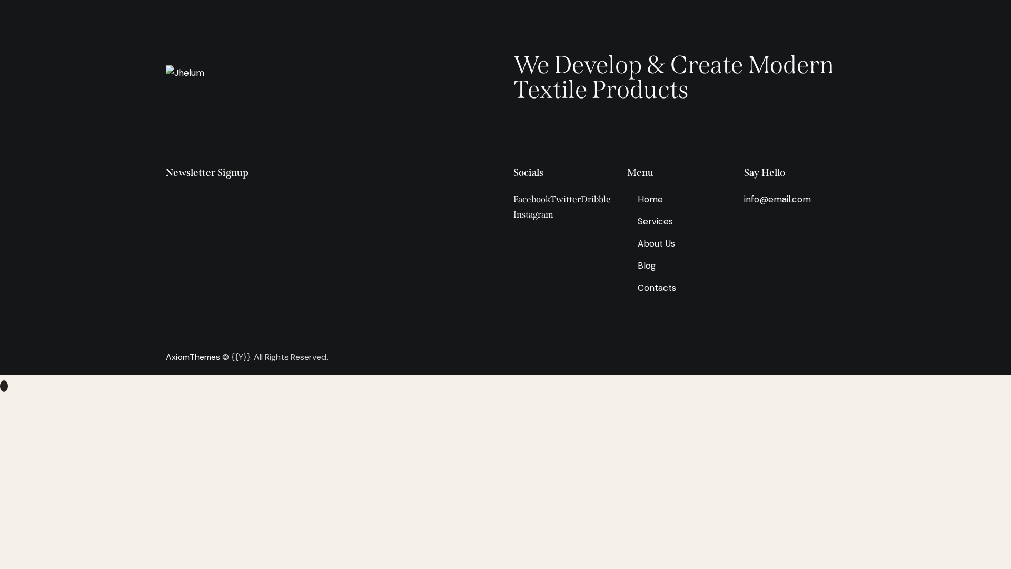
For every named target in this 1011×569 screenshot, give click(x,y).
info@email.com (777, 199)
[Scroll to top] (4, 386)
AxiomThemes (193, 356)
